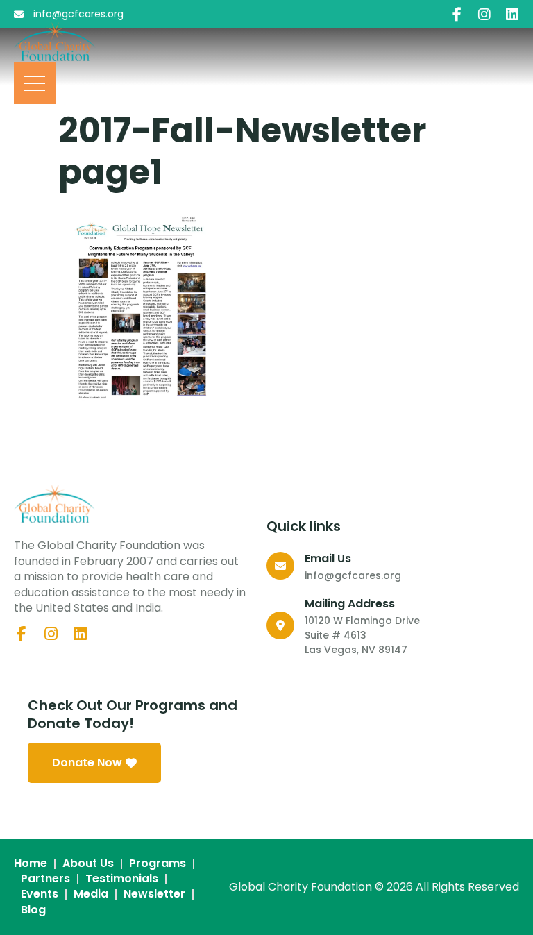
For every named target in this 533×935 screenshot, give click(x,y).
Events (39, 894)
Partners (45, 878)
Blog (33, 910)
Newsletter (154, 894)
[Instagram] (484, 15)
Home (30, 863)
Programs (157, 863)
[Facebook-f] (457, 15)
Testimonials (121, 878)
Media (91, 894)
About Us (88, 863)
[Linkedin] (512, 15)
